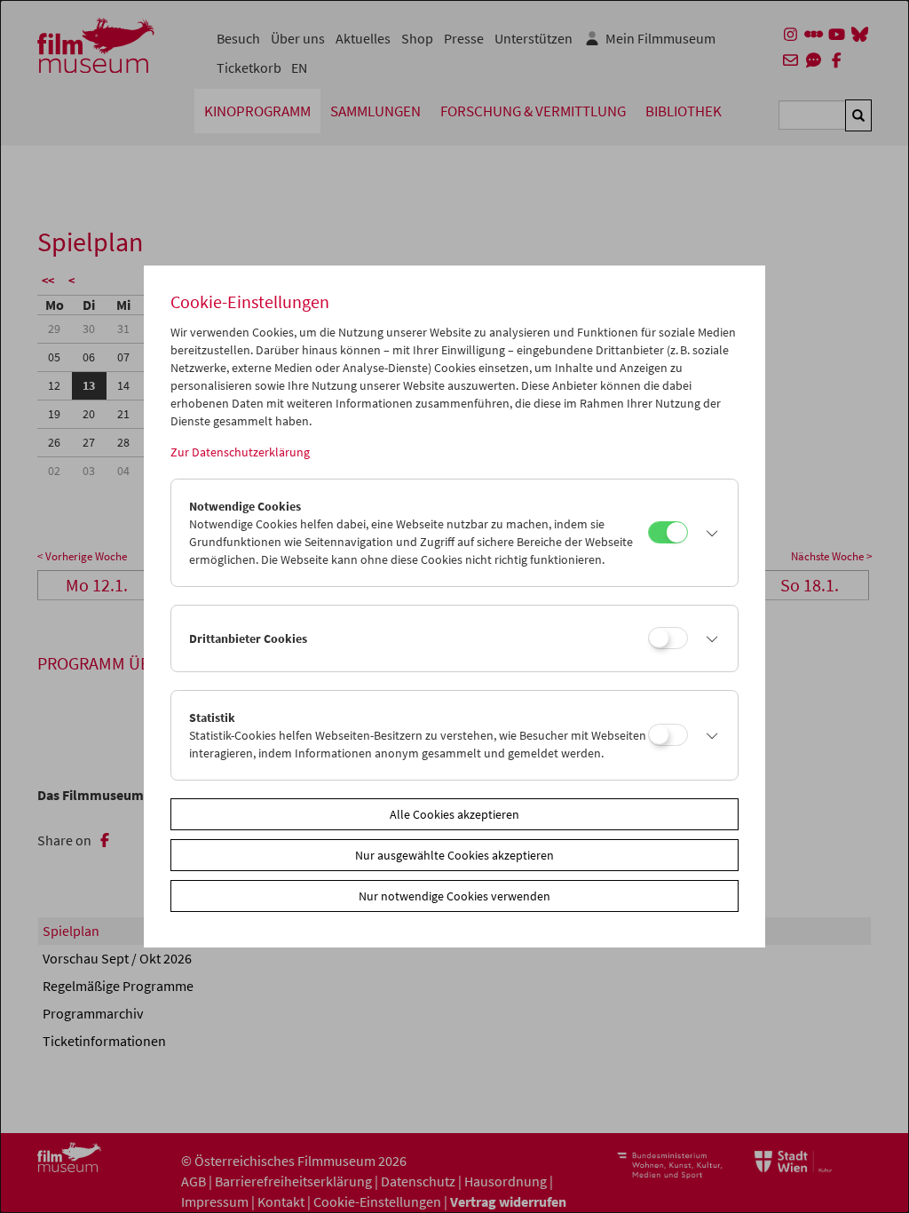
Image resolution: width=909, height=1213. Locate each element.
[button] (708, 533)
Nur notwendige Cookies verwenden (454, 896)
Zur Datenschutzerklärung (240, 452)
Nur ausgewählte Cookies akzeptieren (454, 855)
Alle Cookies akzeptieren (454, 814)
